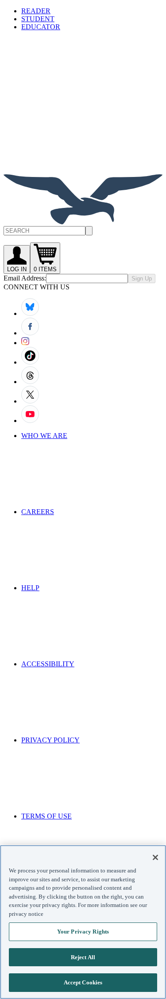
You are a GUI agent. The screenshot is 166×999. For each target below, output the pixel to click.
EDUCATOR (40, 27)
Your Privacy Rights (83, 931)
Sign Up (141, 278)
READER (35, 11)
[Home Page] (83, 222)
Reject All (83, 957)
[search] (89, 230)
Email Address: (25, 278)
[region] (83, 922)
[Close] (155, 857)
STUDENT (37, 19)
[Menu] (70, 102)
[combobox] (83, 230)
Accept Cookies (83, 982)
